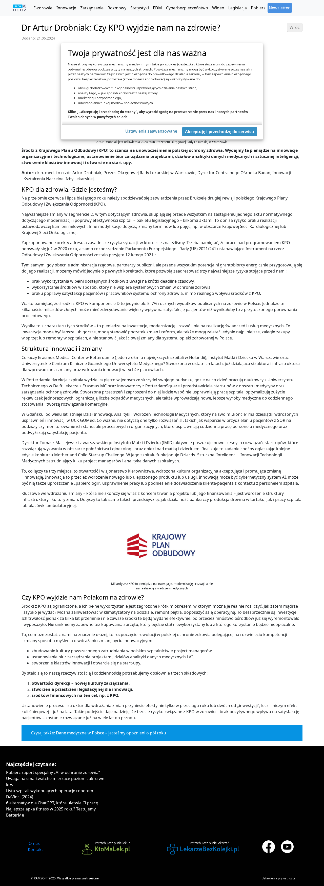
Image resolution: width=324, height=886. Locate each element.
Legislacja (237, 8)
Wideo (218, 8)
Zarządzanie (92, 8)
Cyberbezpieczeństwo (187, 8)
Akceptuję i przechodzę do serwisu (219, 131)
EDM (157, 8)
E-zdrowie (42, 8)
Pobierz (258, 8)
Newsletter (279, 8)
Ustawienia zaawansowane (151, 131)
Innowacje (66, 8)
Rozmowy (117, 8)
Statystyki (139, 8)
